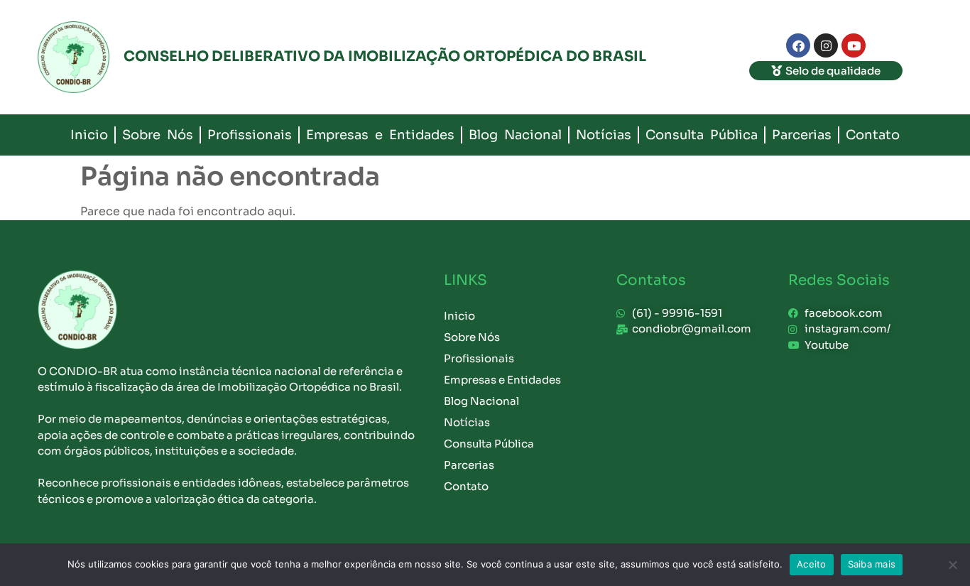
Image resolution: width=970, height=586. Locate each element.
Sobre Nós (157, 135)
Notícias (603, 135)
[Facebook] (798, 45)
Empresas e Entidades (380, 135)
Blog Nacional (515, 135)
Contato (873, 135)
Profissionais (249, 135)
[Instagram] (826, 45)
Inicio (89, 135)
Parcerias (802, 135)
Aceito (812, 564)
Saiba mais (872, 564)
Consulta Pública (701, 135)
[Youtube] (853, 45)
